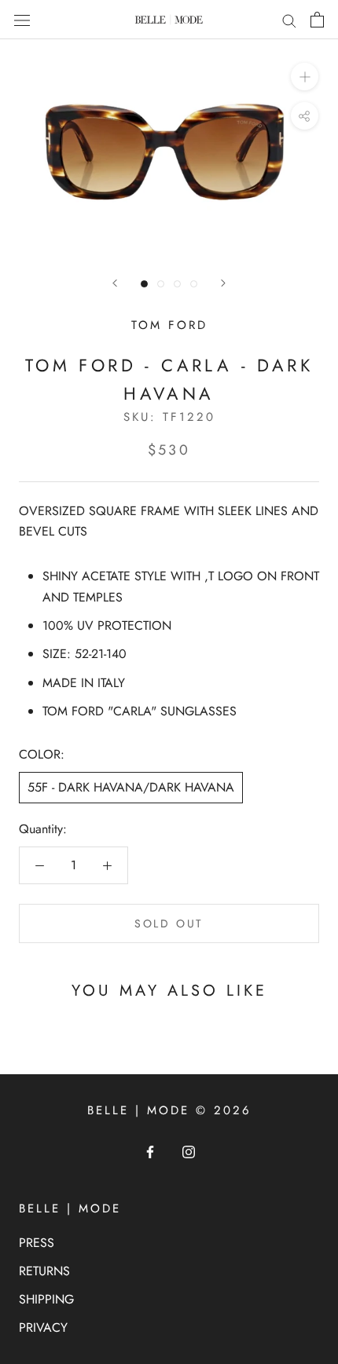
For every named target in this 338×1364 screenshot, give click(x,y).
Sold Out (169, 923)
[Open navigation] (22, 19)
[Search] (289, 20)
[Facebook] (150, 1150)
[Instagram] (188, 1150)
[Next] (223, 283)
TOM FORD (169, 325)
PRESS (36, 1243)
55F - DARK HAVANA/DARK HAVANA (131, 787)
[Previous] (114, 283)
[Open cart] (317, 19)
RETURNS (44, 1271)
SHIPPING (46, 1299)
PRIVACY (43, 1327)
